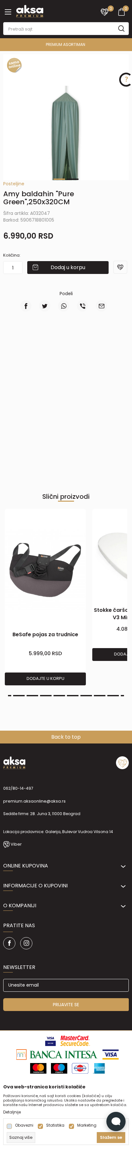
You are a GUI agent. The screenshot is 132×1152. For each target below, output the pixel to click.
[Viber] (82, 306)
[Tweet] (44, 306)
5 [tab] (46, 695)
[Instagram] (26, 943)
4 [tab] (32, 695)
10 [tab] (113, 695)
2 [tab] (72, 179)
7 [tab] (72, 695)
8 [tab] (86, 695)
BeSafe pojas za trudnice (45, 634)
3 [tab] (19, 695)
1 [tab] (59, 179)
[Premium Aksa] (29, 10)
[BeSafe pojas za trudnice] (45, 570)
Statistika (55, 1125)
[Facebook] (25, 306)
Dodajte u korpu (45, 678)
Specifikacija (36, 344)
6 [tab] (59, 695)
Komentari (95, 344)
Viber (16, 844)
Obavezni (24, 1125)
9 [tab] (99, 695)
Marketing (86, 1125)
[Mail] (101, 306)
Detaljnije (12, 1112)
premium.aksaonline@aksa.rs (34, 801)
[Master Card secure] (75, 1040)
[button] (121, 271)
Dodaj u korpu (68, 267)
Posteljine (13, 183)
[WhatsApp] (63, 306)
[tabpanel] (66, 148)
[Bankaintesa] (57, 1054)
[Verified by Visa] (50, 1040)
